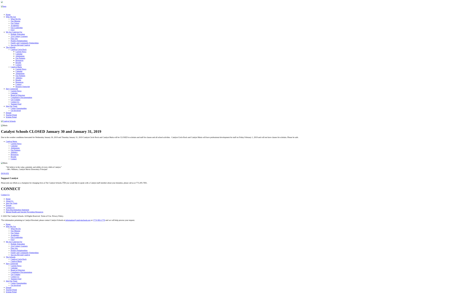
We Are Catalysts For (14, 32)
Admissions (20, 56)
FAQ (13, 30)
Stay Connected (12, 89)
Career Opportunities (19, 108)
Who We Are (11, 17)
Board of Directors (18, 95)
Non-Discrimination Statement (17, 210)
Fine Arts (14, 39)
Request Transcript (23, 87)
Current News (21, 52)
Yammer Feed (16, 104)
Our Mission (15, 21)
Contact (18, 65)
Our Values (15, 23)
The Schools (10, 47)
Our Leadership (17, 28)
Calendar (19, 54)
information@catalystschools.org (77, 220)
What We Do (16, 19)
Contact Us (15, 102)
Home (8, 199)
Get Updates (15, 100)
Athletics (19, 78)
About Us (9, 201)
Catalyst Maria (16, 67)
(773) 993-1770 (99, 220)
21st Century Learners (19, 36)
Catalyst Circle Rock (19, 49)
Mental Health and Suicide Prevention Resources (24, 212)
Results (18, 63)
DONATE (5, 173)
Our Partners (20, 58)
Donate (8, 113)
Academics (15, 25)
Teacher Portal (11, 115)
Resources (19, 60)
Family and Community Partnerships (25, 43)
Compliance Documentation (21, 97)
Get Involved (16, 111)
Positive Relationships (19, 41)
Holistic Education (18, 34)
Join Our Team (11, 106)
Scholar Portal (11, 117)
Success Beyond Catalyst (20, 45)
